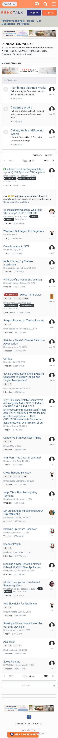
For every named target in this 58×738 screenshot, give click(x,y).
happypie (10, 481)
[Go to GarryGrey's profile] (52, 211)
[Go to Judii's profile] (52, 89)
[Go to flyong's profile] (52, 171)
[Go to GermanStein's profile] (52, 584)
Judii (8, 234)
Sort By (49, 155)
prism (8, 388)
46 (54, 685)
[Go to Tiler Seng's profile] (52, 296)
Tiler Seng (10, 303)
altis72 (9, 532)
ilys (7, 446)
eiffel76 (9, 650)
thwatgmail (11, 630)
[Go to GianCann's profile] (52, 512)
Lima (8, 426)
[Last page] (53, 161)
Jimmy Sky (11, 249)
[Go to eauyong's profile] (52, 109)
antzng (9, 499)
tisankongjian (12, 176)
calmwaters (11, 612)
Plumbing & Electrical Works (28, 87)
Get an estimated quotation (16, 202)
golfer (9, 362)
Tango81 (10, 517)
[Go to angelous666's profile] (52, 322)
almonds (10, 552)
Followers (26, 685)
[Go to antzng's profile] (52, 494)
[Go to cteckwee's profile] (52, 565)
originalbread (12, 283)
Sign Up (49, 12)
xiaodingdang (12, 268)
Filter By (37, 155)
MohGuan (10, 665)
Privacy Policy (23, 723)
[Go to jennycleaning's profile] (52, 530)
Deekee (9, 216)
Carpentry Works (21, 107)
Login (33, 12)
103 (25, 299)
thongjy (9, 347)
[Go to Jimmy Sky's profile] (52, 233)
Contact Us (36, 723)
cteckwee (10, 570)
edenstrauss (12, 329)
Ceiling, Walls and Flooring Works (27, 132)
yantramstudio (12, 589)
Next (46, 161)
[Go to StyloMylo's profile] (52, 625)
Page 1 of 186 (29, 161)
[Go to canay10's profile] (52, 663)
